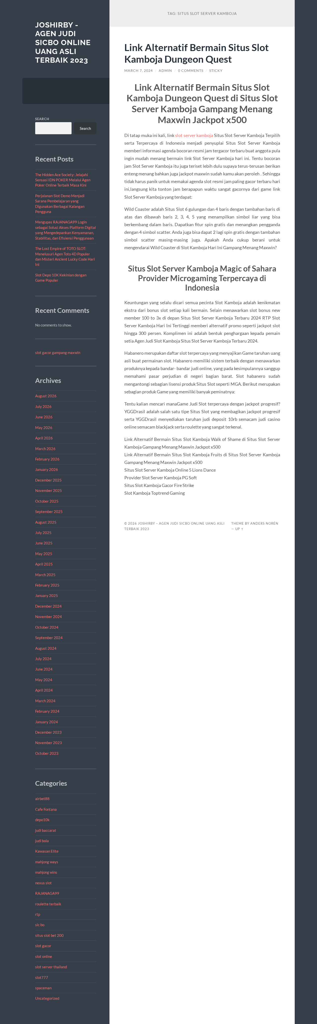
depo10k (42, 819)
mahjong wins (46, 872)
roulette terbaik (48, 904)
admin (165, 71)
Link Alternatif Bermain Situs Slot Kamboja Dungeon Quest (196, 53)
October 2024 (46, 627)
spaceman (43, 988)
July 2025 (43, 532)
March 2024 (45, 701)
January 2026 (46, 469)
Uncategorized (47, 998)
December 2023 (48, 732)
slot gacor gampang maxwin (57, 352)
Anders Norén (264, 523)
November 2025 (48, 490)
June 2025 (44, 543)
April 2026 (44, 438)
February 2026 (47, 459)
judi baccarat (45, 830)
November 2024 (48, 616)
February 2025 (47, 585)
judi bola (42, 840)
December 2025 (48, 480)
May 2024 (43, 679)
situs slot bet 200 (49, 935)
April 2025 (44, 564)
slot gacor (43, 945)
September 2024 (49, 637)
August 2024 (45, 648)
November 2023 (48, 742)
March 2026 (45, 448)
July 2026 (43, 406)
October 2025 (46, 501)
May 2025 (43, 553)
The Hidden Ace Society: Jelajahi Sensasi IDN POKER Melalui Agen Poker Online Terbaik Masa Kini (62, 180)
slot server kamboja (194, 135)
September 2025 (49, 511)
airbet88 (42, 798)
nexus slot (43, 883)
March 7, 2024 (138, 71)
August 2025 (45, 522)
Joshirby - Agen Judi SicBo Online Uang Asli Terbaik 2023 (63, 43)
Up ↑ (239, 529)
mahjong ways (46, 862)
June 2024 (44, 669)
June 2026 (44, 417)
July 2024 (43, 658)
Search (42, 119)
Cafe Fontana (46, 809)
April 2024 (44, 690)
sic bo (39, 924)
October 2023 (46, 753)
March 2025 (45, 574)
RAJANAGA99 (47, 893)
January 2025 (46, 595)
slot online (43, 956)
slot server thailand (51, 967)
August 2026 (45, 396)
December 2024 (48, 606)
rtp (37, 914)
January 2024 (46, 722)
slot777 (41, 977)
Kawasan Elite (46, 851)
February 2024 (47, 711)
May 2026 (43, 427)
